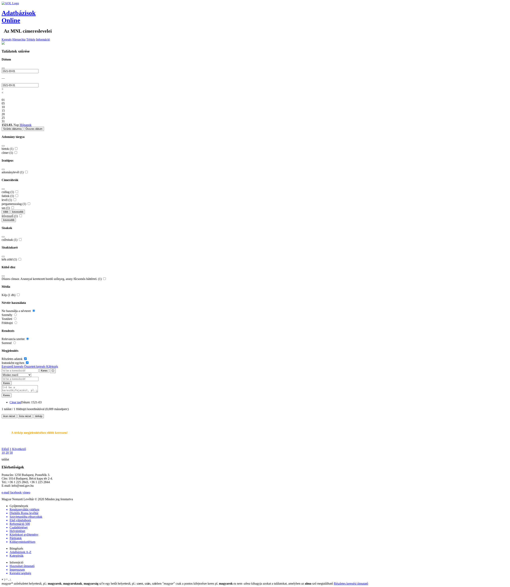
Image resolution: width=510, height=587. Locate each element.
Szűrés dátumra (12, 128)
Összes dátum (34, 128)
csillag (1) (8, 192)
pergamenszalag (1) (14, 204)
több (5, 211)
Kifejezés (52, 366)
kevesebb (17, 211)
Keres (44, 370)
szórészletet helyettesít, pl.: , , (50, 583)
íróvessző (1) (10, 216)
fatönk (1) (8, 196)
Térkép (30, 39)
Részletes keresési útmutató (351, 583)
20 (7, 452)
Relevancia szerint (13, 339)
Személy (7, 315)
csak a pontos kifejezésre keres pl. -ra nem (202, 583)
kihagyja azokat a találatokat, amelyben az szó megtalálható (288, 583)
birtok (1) (8, 148)
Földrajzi (8, 323)
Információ (43, 39)
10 (3, 452)
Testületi (7, 319)
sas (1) (6, 208)
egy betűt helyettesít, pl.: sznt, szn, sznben (130, 583)
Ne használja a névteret (16, 311)
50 (11, 452)
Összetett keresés (34, 366)
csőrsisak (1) (10, 239)
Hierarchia (19, 39)
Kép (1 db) (9, 295)
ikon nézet (9, 416)
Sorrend (7, 343)
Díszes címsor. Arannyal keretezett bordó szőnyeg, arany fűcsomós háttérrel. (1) (52, 279)
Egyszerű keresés (12, 366)
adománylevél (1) (13, 172)
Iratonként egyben (13, 363)
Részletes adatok (12, 359)
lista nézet (25, 416)
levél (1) (7, 200)
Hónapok (25, 125)
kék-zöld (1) (10, 259)
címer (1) (8, 152)
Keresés (7, 39)
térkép (38, 416)
